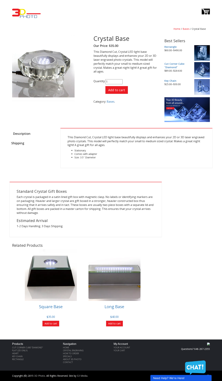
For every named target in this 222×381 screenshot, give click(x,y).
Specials (145, 8)
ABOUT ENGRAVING (98, 8)
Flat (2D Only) (19, 350)
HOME (56, 8)
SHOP (117, 8)
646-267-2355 (202, 3)
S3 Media (82, 375)
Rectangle (18, 359)
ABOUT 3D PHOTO (72, 359)
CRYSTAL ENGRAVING (73, 350)
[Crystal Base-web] (43, 66)
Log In (159, 8)
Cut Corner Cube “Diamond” (27, 347)
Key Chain (17, 356)
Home (176, 28)
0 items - (193, 11)
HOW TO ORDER (73, 8)
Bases (186, 28)
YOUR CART (119, 350)
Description (21, 133)
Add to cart (116, 90)
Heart (15, 353)
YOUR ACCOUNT (122, 347)
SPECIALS (67, 356)
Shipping (17, 143)
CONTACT (130, 8)
